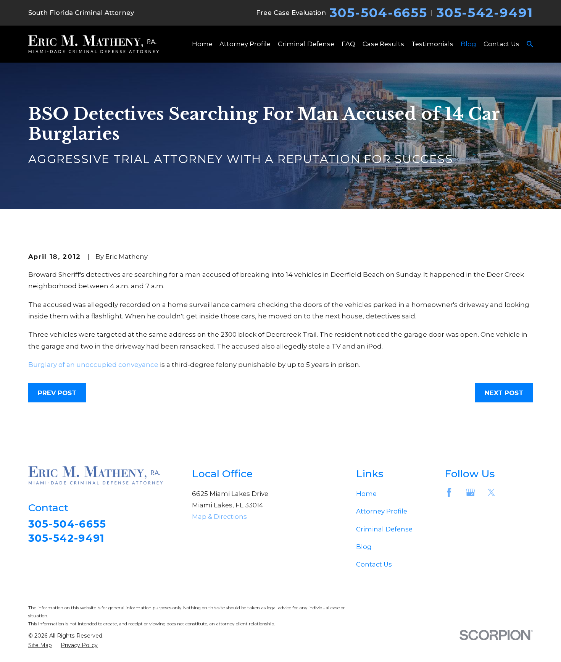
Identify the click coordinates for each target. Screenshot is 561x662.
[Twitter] (491, 492)
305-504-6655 (378, 12)
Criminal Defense (384, 529)
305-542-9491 (485, 12)
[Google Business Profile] (470, 492)
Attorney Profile (381, 511)
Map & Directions (219, 516)
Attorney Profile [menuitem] (245, 44)
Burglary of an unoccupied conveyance (93, 364)
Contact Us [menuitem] (501, 44)
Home (366, 493)
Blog (364, 547)
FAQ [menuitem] (348, 44)
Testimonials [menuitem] (432, 44)
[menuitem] (40, 645)
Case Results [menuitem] (383, 44)
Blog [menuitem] (468, 44)
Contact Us (374, 564)
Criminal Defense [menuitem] (306, 44)
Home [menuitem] (202, 44)
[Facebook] (449, 492)
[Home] (93, 44)
